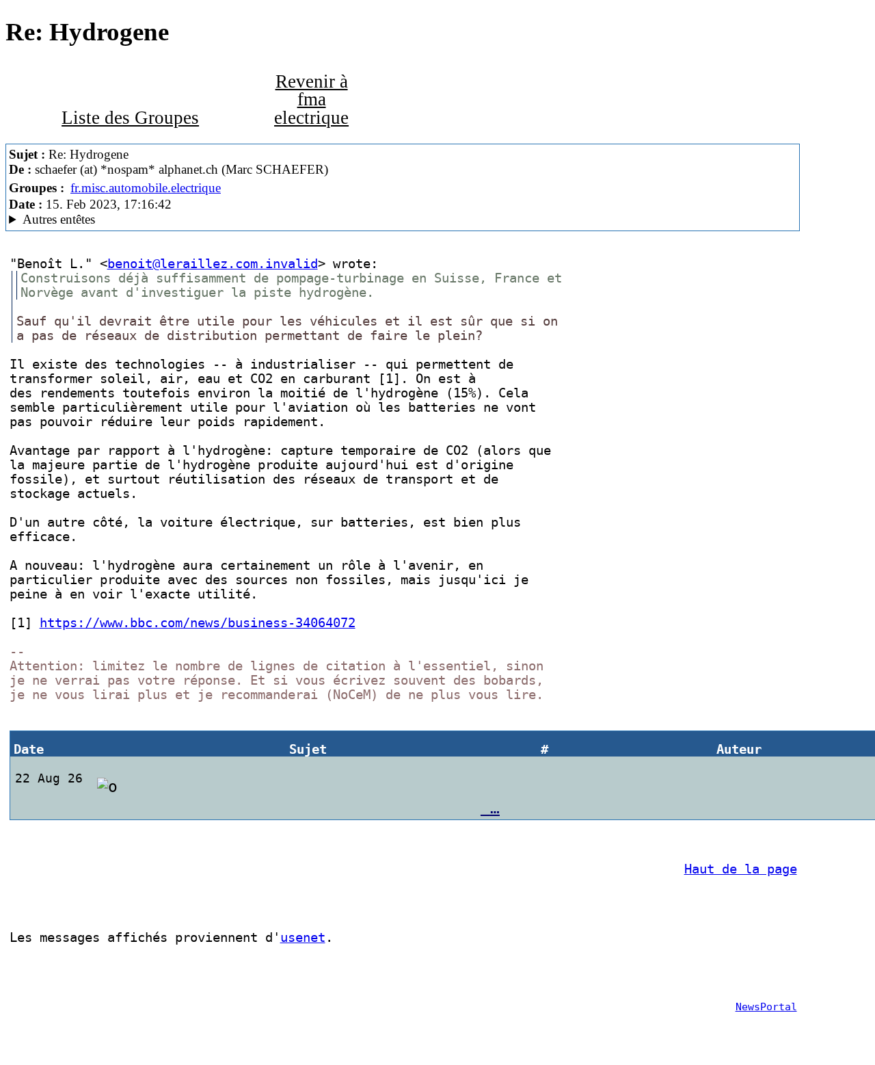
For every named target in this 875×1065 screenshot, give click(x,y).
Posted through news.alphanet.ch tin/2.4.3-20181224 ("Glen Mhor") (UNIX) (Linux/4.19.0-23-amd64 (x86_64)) (255, 219)
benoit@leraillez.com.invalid (212, 264)
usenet (302, 937)
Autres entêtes (59, 219)
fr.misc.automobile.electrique (145, 188)
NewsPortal (766, 1007)
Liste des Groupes (130, 117)
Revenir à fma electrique (311, 99)
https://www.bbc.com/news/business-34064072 (197, 623)
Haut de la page (740, 869)
